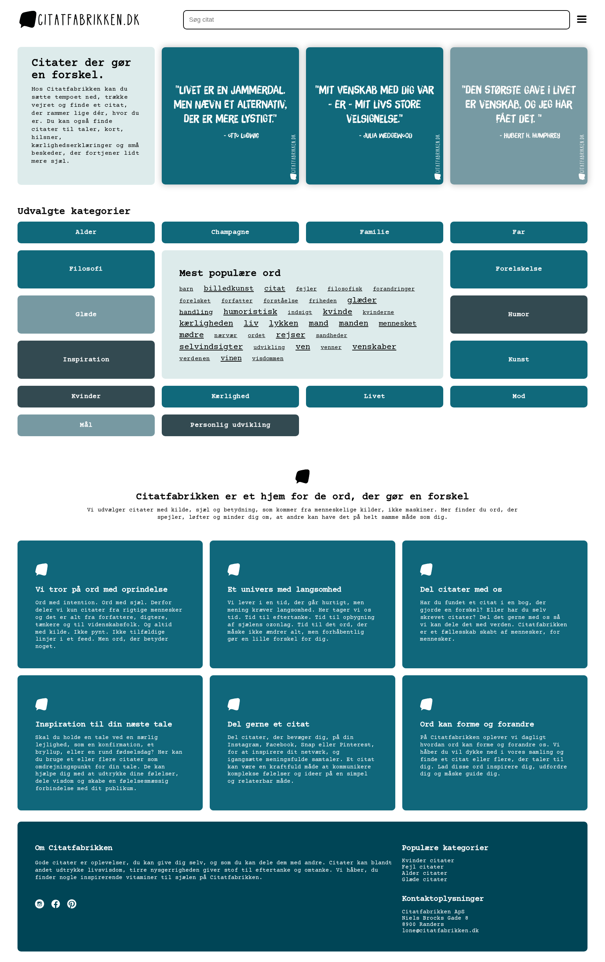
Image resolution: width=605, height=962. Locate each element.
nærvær (225, 335)
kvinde (337, 312)
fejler (306, 289)
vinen (231, 359)
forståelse (280, 301)
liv (251, 323)
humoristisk (250, 312)
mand (318, 323)
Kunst (518, 360)
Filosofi (86, 269)
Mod (519, 396)
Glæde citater (424, 880)
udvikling (269, 347)
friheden (323, 301)
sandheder (331, 336)
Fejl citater (423, 867)
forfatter (237, 301)
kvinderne (378, 312)
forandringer (394, 289)
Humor (518, 315)
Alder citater (424, 873)
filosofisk (344, 289)
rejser (290, 335)
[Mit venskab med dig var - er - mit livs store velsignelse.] (374, 115)
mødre (191, 335)
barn (186, 289)
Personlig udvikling (230, 425)
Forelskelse (519, 269)
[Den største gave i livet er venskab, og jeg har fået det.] (518, 115)
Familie (374, 232)
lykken (283, 323)
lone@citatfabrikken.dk (440, 931)
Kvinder (86, 396)
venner (331, 347)
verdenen (194, 358)
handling (196, 312)
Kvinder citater (428, 861)
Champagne (230, 232)
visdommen (268, 359)
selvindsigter (211, 347)
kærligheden (206, 323)
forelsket (195, 301)
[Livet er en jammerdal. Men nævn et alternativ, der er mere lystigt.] (230, 115)
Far (519, 232)
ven (302, 347)
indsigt (300, 312)
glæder (362, 300)
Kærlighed (230, 396)
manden (353, 323)
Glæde (86, 315)
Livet (374, 396)
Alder (86, 232)
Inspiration (86, 360)
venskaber (374, 347)
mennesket (398, 324)
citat (274, 289)
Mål (86, 425)
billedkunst (229, 289)
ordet (256, 336)
